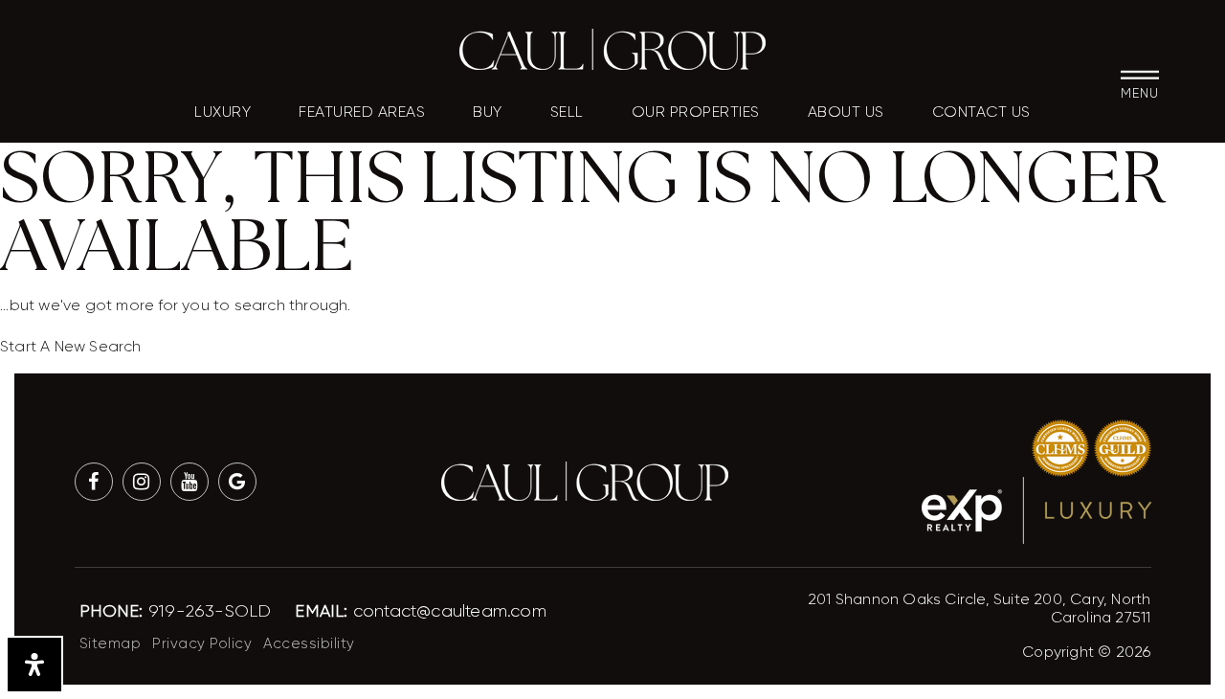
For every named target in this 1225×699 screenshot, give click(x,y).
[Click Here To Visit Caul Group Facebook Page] (94, 481)
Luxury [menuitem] (222, 112)
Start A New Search (71, 346)
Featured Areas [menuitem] (362, 112)
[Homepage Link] (612, 48)
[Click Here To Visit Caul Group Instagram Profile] (141, 481)
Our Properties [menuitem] (696, 112)
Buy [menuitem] (487, 112)
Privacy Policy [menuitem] (202, 643)
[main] (612, 179)
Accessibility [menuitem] (309, 643)
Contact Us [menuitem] (981, 112)
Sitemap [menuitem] (110, 643)
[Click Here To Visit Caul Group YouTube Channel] (189, 481)
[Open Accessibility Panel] (34, 664)
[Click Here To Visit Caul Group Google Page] (237, 481)
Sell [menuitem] (567, 112)
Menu (1140, 92)
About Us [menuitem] (846, 112)
